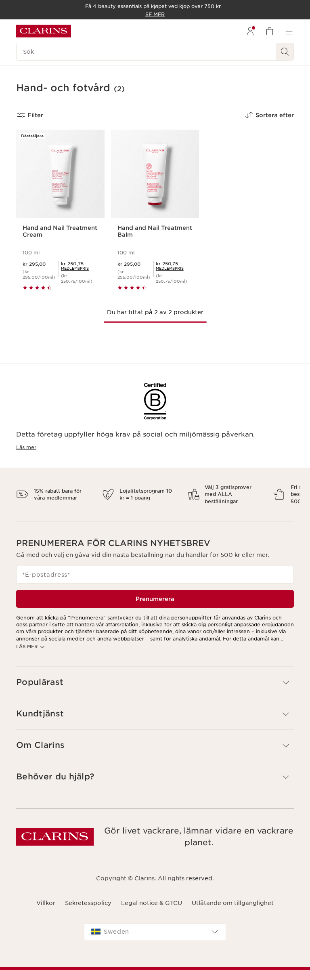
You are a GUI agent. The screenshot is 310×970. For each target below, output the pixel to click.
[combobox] (155, 939)
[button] (155, 689)
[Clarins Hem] (43, 31)
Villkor (45, 910)
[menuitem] (250, 31)
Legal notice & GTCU (151, 910)
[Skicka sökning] (285, 52)
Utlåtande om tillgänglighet (233, 910)
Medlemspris (75, 268)
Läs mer (26, 447)
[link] (75, 268)
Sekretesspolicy (88, 910)
